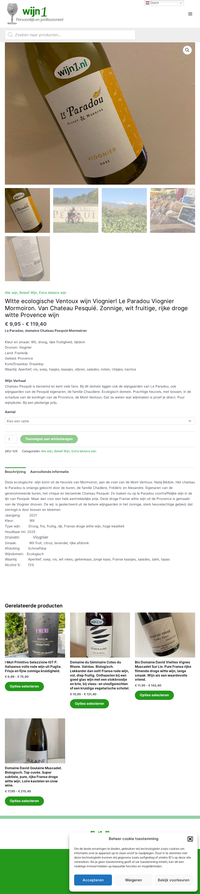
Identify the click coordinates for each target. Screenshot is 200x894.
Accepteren (93, 880)
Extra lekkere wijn (52, 293)
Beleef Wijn (28, 293)
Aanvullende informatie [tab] (49, 472)
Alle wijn (11, 293)
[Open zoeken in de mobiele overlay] (70, 35)
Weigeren (133, 880)
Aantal (10, 412)
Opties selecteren (24, 686)
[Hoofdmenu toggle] (190, 13)
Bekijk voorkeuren (174, 880)
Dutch (154, 3)
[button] (190, 839)
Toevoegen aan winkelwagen (49, 439)
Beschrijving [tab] (15, 472)
